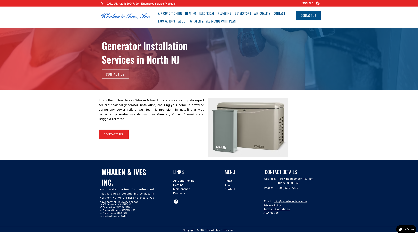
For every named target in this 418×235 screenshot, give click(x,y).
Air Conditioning (183, 180)
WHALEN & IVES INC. (123, 177)
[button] (271, 212)
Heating (178, 185)
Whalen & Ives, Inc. (125, 16)
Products (179, 193)
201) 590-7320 (288, 188)
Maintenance (181, 189)
